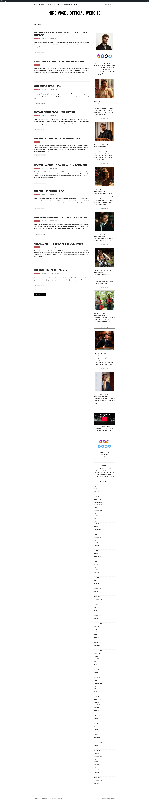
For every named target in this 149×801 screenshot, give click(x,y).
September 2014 (98, 742)
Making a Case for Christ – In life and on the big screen (59, 61)
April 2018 (96, 632)
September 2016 (98, 683)
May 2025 (96, 521)
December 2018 (97, 621)
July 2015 (96, 718)
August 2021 (97, 567)
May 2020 (96, 580)
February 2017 (97, 669)
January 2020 (97, 591)
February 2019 (97, 615)
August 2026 (97, 486)
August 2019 (97, 602)
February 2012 (97, 775)
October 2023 (97, 545)
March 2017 (96, 667)
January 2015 (97, 734)
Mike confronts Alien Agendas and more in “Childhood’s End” (61, 217)
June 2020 (96, 577)
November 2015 (97, 707)
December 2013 (97, 750)
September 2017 (98, 651)
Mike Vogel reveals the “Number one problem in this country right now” (61, 33)
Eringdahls (45, 38)
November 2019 (97, 594)
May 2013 (96, 767)
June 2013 (96, 764)
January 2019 (97, 618)
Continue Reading (40, 52)
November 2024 (98, 532)
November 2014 (98, 737)
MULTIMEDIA (57, 4)
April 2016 (96, 694)
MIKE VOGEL (42, 4)
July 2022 (96, 550)
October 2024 (97, 534)
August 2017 (97, 653)
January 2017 (97, 672)
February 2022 (97, 556)
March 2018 (96, 634)
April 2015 (96, 726)
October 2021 (97, 561)
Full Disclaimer (104, 481)
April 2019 (96, 610)
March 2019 (96, 613)
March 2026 (97, 496)
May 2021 (96, 575)
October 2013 (97, 753)
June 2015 (96, 721)
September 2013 (98, 756)
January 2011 (97, 783)
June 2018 (96, 626)
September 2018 (98, 623)
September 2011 (98, 780)
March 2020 (97, 586)
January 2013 (97, 769)
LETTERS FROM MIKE (67, 4)
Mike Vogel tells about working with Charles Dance (57, 138)
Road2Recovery (104, 454)
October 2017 (97, 648)
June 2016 (96, 688)
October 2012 (97, 772)
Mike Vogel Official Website (74, 13)
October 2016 (97, 680)
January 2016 (97, 702)
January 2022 (97, 559)
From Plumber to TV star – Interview (50, 270)
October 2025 (97, 507)
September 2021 (98, 564)
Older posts (40, 294)
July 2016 (96, 686)
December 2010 (98, 786)
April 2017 (96, 664)
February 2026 (97, 499)
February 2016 (97, 699)
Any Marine (104, 458)
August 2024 (97, 540)
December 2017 (97, 642)
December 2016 (98, 675)
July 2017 (96, 656)
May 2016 (96, 691)
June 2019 (96, 607)
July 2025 (96, 515)
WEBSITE (76, 4)
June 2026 (96, 491)
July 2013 (96, 761)
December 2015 (97, 705)
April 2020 (96, 583)
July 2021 (96, 569)
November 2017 (97, 645)
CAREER (49, 4)
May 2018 (96, 629)
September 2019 (98, 599)
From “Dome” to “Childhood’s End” (49, 191)
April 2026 (96, 494)
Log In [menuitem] (4, 1)
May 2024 (96, 542)
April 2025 (96, 523)
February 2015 (97, 732)
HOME (35, 4)
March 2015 (96, 729)
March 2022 (96, 553)
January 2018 (97, 640)
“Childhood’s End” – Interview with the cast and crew (58, 244)
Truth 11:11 (104, 460)
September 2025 (98, 510)
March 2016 (96, 696)
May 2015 (96, 723)
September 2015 (98, 713)
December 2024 (98, 529)
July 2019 (96, 605)
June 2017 (96, 659)
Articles (37, 38)
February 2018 (97, 637)
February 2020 (97, 588)
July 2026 (96, 488)
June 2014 (96, 748)
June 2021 (96, 572)
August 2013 (97, 759)
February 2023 (97, 548)
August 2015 (97, 715)
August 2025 (97, 513)
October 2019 (97, 596)
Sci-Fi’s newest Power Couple (47, 86)
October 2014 (97, 740)
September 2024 (98, 537)
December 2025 (98, 502)
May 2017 (96, 661)
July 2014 (96, 745)
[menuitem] (1, 1)
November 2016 (98, 678)
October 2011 (97, 777)
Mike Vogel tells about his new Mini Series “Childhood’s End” (61, 165)
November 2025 (98, 505)
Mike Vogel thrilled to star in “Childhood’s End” (55, 112)
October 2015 (97, 710)
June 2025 (96, 518)
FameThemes (112, 798)
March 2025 (96, 526)
